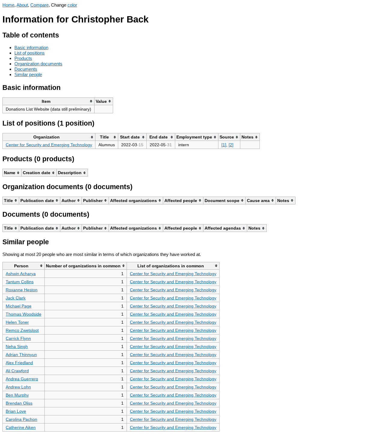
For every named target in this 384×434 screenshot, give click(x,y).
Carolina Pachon (21, 419)
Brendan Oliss (19, 403)
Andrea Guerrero (22, 378)
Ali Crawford (17, 370)
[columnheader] (48, 101)
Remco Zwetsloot (22, 330)
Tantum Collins (20, 281)
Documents (25, 69)
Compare (39, 4)
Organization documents (38, 63)
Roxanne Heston (22, 289)
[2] (231, 144)
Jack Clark (16, 298)
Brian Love (16, 411)
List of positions (29, 52)
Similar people (28, 74)
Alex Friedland (19, 362)
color (72, 4)
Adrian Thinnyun (21, 354)
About (22, 4)
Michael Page (19, 306)
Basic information (31, 47)
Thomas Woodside (23, 314)
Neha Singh (17, 346)
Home (8, 4)
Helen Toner (17, 322)
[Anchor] (63, 34)
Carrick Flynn (18, 338)
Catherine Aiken (21, 427)
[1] (223, 144)
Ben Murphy (17, 395)
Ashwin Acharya (21, 273)
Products (23, 58)
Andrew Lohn (18, 387)
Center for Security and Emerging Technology (49, 144)
